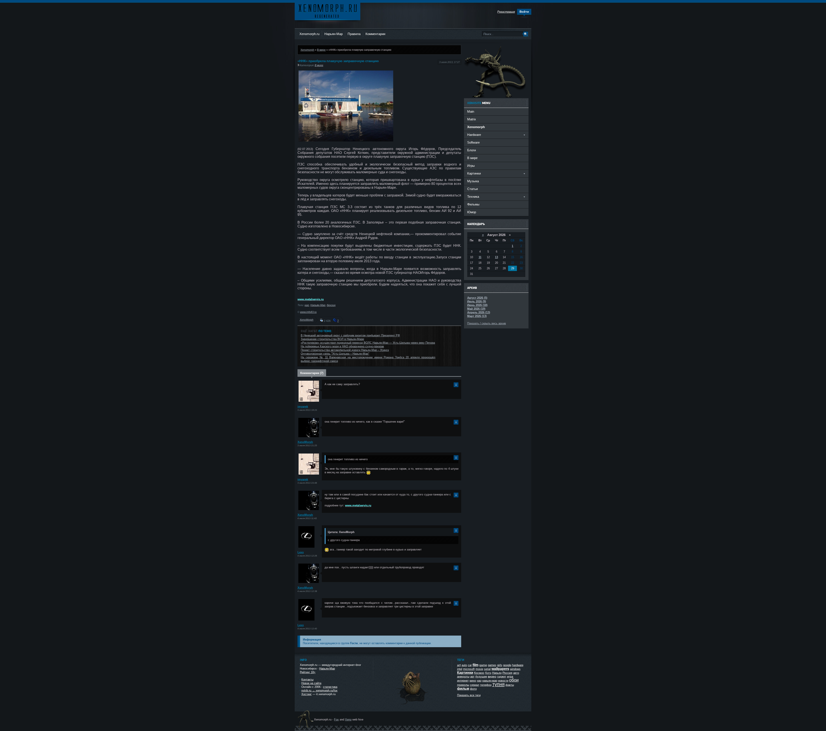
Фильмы (473, 204)
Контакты (307, 679)
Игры (471, 165)
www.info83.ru (308, 312)
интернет (463, 680)
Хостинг (306, 694)
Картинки (465, 672)
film (475, 665)
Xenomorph (307, 49)
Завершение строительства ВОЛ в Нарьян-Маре (332, 339)
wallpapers (500, 669)
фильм (463, 688)
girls (499, 665)
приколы (463, 685)
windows (515, 669)
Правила (354, 34)
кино (473, 680)
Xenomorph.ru (309, 34)
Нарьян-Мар (333, 34)
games (492, 665)
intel (459, 669)
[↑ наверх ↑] (412, 704)
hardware (517, 665)
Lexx (300, 552)
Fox (336, 719)
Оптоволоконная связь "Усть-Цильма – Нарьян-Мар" (335, 353)
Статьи (472, 189)
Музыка (473, 181)
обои (514, 680)
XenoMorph (306, 319)
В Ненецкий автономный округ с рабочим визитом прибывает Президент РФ (350, 335)
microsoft (469, 669)
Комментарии (375, 34)
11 (480, 257)
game (483, 665)
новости (503, 680)
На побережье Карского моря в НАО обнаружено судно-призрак (342, 346)
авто (516, 672)
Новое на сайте (311, 683)
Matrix (471, 119)
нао (307, 305)
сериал (474, 685)
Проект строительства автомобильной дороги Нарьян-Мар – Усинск (345, 350)
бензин (331, 305)
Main (470, 111)
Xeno (348, 719)
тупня (498, 684)
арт (472, 676)
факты (509, 685)
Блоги (471, 150)
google (507, 665)
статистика (330, 686)
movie (479, 669)
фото (473, 688)
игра (510, 676)
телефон (486, 685)
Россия (507, 672)
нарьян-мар (489, 680)
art (459, 665)
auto (464, 665)
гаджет (501, 676)
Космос (479, 672)
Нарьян (497, 672)
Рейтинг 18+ (308, 672)
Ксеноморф (327, 10)
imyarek (302, 406)
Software (473, 142)
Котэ (488, 672)
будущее (481, 676)
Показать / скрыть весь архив (486, 323)
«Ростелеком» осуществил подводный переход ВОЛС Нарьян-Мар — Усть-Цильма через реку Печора (368, 342)
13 (496, 257)
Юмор (471, 212)
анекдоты (463, 676)
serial (487, 669)
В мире (321, 49)
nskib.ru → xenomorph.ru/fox (319, 690)
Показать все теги (469, 695)
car (470, 665)
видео (492, 676)
